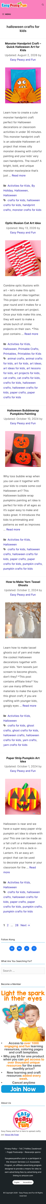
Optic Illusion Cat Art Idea (23, 223)
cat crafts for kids (28, 378)
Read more (19, 175)
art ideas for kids (14, 368)
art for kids (21, 363)
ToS (21, 1149)
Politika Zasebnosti (32, 1149)
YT (34, 948)
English (16, 1182)
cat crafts (9, 378)
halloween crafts (14, 735)
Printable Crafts (28, 349)
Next (25, 925)
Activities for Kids (19, 185)
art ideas (35, 363)
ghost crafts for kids (25, 730)
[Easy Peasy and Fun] (15, 5)
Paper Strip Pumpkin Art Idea (23, 759)
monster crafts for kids (26, 209)
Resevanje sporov (33, 1152)
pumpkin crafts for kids (18, 568)
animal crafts (16, 358)
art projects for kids (27, 373)
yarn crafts (30, 740)
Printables (9, 353)
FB (12, 948)
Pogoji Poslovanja (15, 1152)
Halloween (21, 190)
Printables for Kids (29, 353)
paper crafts (18, 392)
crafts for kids (16, 200)
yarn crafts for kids (15, 745)
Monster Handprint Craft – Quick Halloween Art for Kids (23, 47)
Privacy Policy (11, 1149)
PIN (19, 948)
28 (17, 925)
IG (26, 948)
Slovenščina (27, 1182)
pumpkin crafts (32, 563)
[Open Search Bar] (43, 5)
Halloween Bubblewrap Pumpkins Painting (23, 412)
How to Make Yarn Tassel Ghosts (23, 583)
